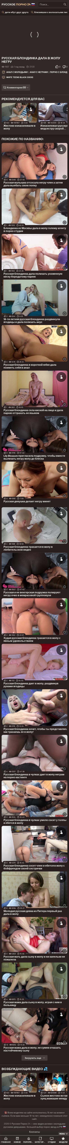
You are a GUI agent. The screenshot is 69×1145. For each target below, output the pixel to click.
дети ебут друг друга (16, 12)
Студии (52, 1142)
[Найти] (65, 4)
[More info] (65, 177)
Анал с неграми (39, 72)
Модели (63, 1142)
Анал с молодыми (17, 72)
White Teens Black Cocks (19, 77)
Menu (62, 1133)
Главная (6, 1142)
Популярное (28, 1142)
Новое (17, 1142)
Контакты (34, 1131)
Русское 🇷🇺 (18, 4)
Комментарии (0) (16, 87)
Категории (40, 1142)
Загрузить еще (33, 1058)
